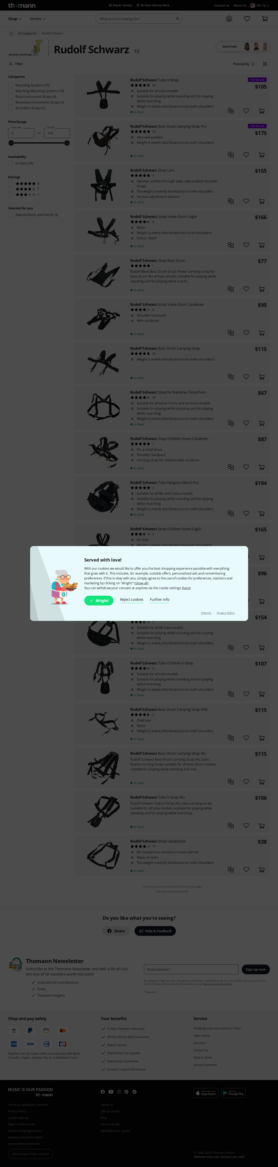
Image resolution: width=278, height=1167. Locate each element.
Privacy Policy (226, 613)
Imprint (206, 613)
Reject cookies (132, 599)
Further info (159, 599)
